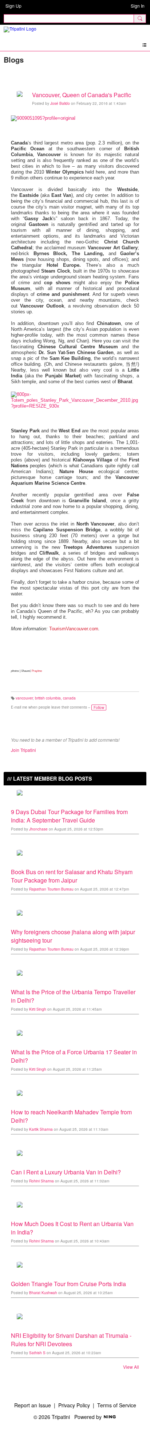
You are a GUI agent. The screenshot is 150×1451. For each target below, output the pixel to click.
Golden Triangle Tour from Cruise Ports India (68, 1284)
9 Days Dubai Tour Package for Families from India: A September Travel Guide (69, 816)
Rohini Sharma (41, 1181)
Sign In (138, 6)
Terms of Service (116, 1405)
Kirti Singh (37, 1009)
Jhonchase (38, 829)
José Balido (60, 103)
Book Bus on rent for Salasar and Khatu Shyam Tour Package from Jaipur (72, 876)
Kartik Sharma (41, 1129)
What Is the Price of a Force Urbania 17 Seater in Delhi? (74, 1056)
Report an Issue (32, 1405)
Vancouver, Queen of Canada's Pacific (81, 95)
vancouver (24, 698)
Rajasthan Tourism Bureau (51, 889)
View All (131, 1367)
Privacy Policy (74, 1405)
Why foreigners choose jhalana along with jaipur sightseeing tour (73, 936)
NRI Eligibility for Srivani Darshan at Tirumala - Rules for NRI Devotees (71, 1339)
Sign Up (13, 6)
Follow (99, 707)
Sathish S (37, 1352)
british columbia (48, 698)
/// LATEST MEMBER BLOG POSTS (49, 778)
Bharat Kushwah (43, 1292)
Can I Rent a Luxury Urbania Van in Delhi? (66, 1172)
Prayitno (37, 671)
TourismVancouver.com (73, 628)
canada (69, 698)
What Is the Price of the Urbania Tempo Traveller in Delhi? (73, 996)
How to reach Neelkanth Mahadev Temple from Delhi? (71, 1116)
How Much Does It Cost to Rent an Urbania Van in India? (72, 1228)
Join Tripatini (23, 750)
